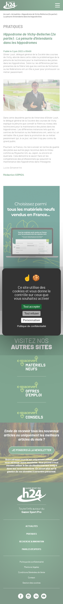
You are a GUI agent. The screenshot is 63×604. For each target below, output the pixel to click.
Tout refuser (31, 313)
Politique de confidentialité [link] (31, 326)
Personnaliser (31, 320)
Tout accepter (31, 306)
